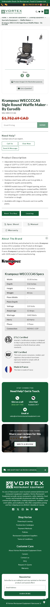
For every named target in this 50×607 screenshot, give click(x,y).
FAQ (25, 561)
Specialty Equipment (10, 20)
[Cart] (42, 12)
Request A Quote (25, 565)
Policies (25, 532)
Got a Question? (26, 88)
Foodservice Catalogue (25, 525)
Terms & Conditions (25, 539)
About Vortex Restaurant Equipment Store (25, 550)
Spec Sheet (13, 224)
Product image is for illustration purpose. (28, 82)
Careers (25, 554)
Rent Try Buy (10, 213)
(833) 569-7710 (2, 5)
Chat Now (26, 144)
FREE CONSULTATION (6, 5)
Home (4, 17)
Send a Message (10, 148)
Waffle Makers (25, 20)
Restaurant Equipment (17, 17)
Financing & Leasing (25, 521)
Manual (34, 224)
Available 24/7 (33, 405)
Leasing (30, 213)
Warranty (13, 230)
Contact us (25, 558)
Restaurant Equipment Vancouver (26, 603)
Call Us (10, 144)
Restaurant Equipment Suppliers (25, 536)
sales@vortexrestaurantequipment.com (25, 416)
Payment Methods (25, 528)
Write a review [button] (25, 444)
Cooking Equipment (36, 17)
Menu (46, 11)
